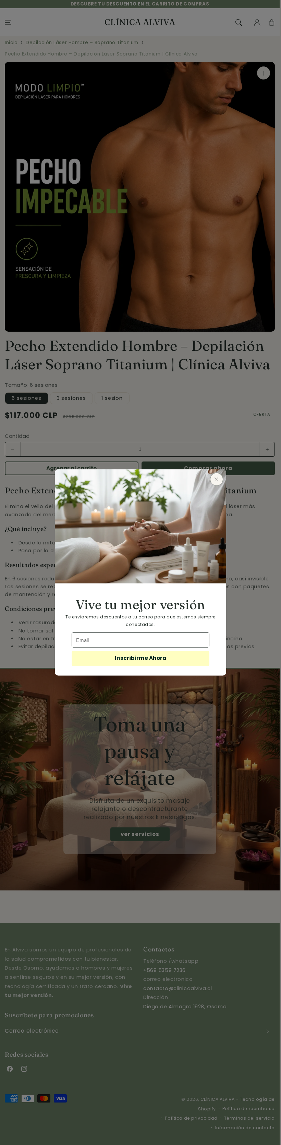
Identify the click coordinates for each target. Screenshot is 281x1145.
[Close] (216, 478)
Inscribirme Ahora (140, 658)
